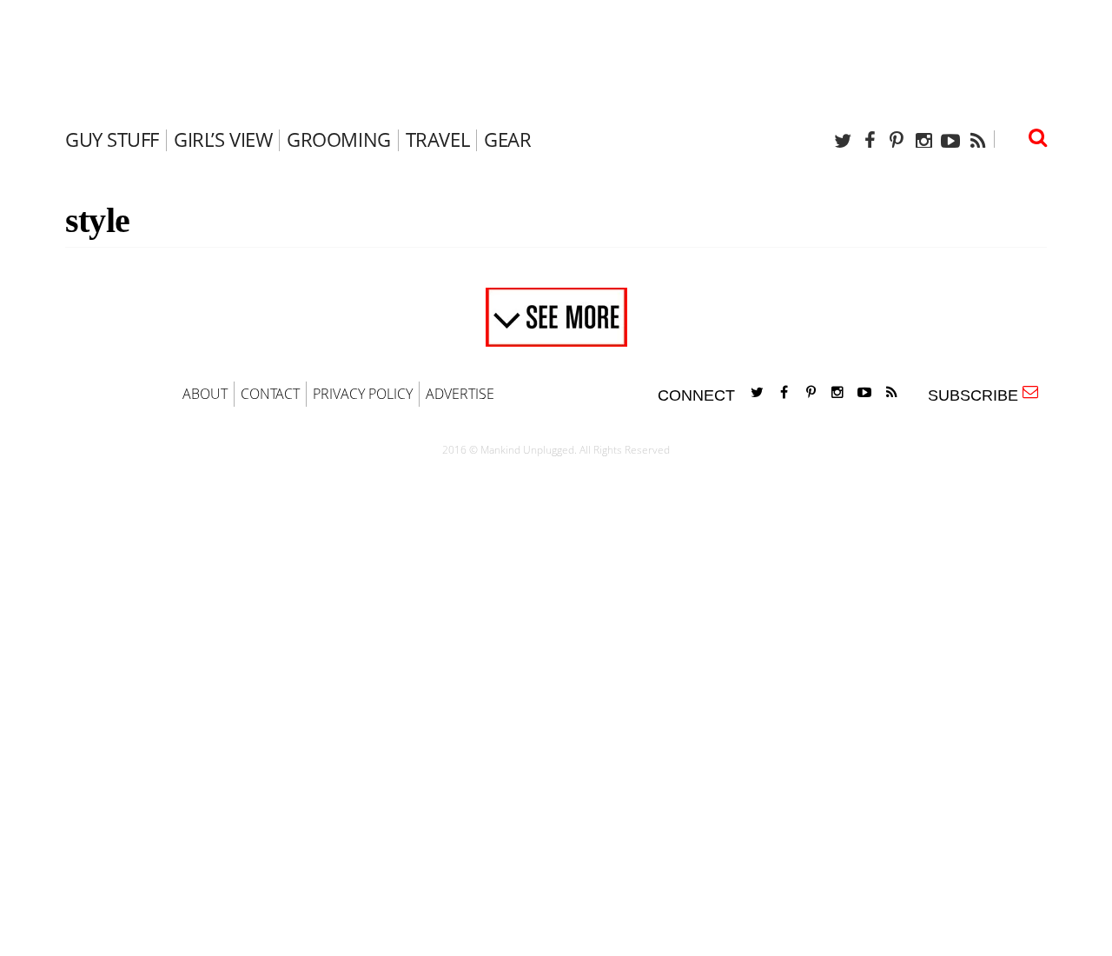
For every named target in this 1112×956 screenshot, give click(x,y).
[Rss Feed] (977, 140)
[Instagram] (923, 140)
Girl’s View (223, 139)
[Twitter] (843, 140)
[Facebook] (870, 140)
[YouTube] (950, 140)
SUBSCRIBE (977, 395)
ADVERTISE (460, 393)
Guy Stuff (112, 139)
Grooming (338, 139)
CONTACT (270, 393)
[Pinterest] (897, 140)
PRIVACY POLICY (363, 393)
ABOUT (205, 393)
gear (507, 139)
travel (437, 139)
